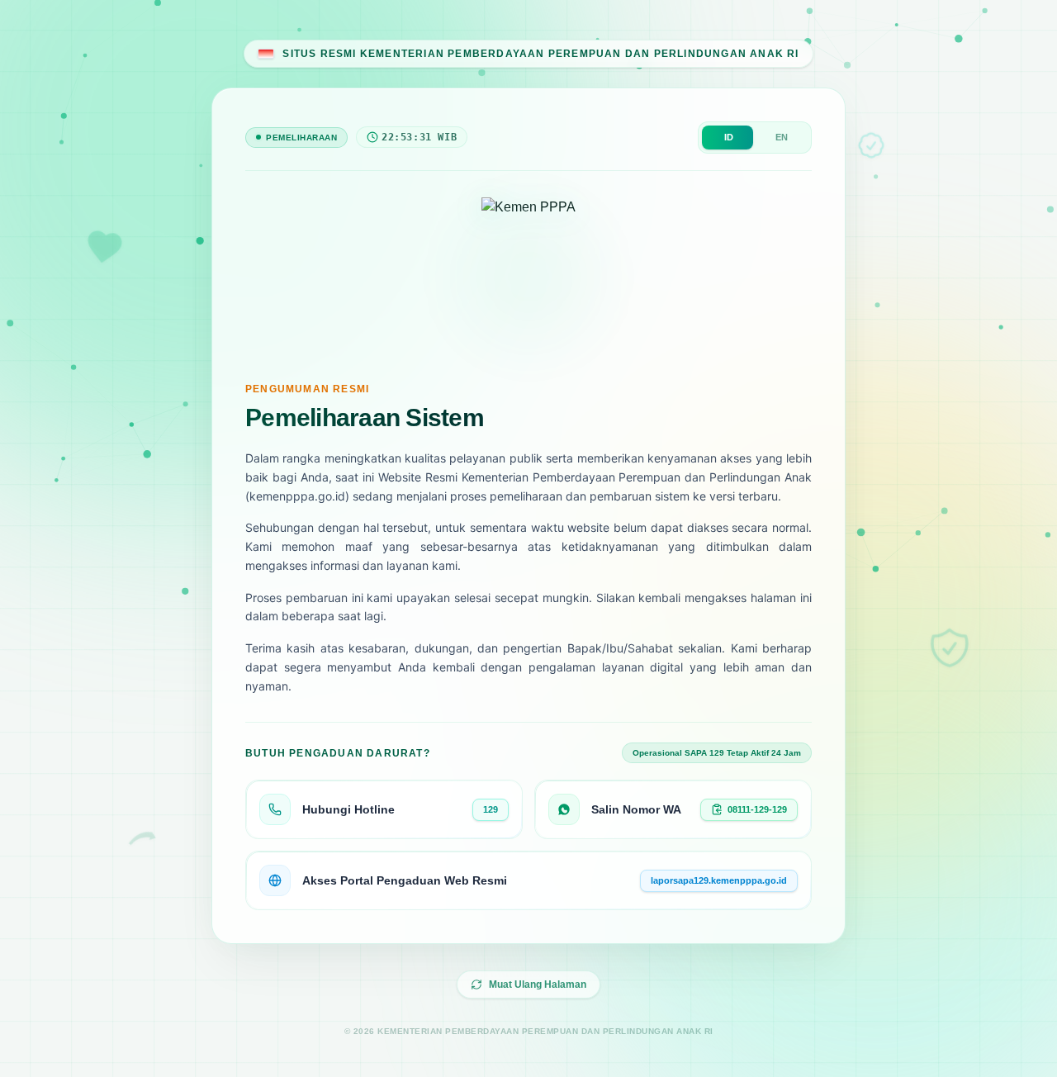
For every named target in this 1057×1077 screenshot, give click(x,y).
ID (728, 137)
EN (781, 137)
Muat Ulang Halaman (537, 984)
